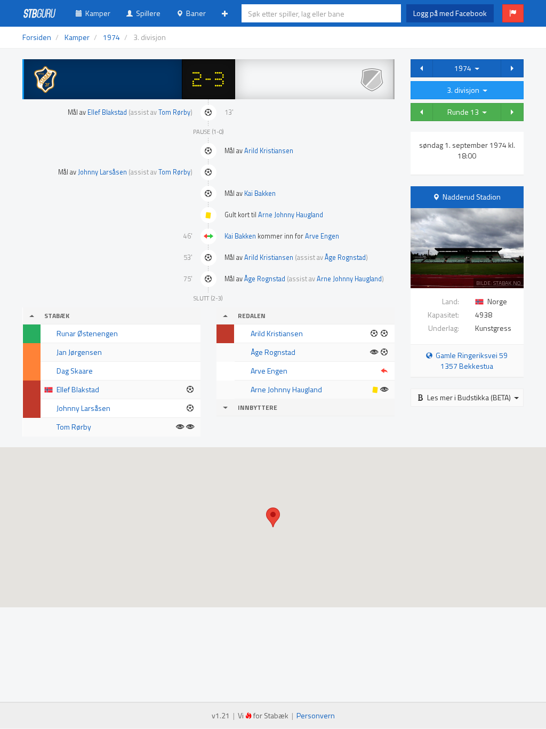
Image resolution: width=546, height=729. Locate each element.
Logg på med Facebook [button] (450, 13)
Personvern (315, 715)
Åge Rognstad (345, 257)
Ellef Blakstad (107, 112)
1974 (464, 68)
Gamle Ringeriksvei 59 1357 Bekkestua (470, 360)
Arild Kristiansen (268, 151)
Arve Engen (322, 236)
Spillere (146, 13)
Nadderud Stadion (472, 196)
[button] (513, 13)
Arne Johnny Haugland (290, 215)
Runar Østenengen (87, 333)
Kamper (96, 13)
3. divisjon (465, 90)
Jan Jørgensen (79, 352)
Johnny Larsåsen (102, 172)
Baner (194, 13)
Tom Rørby (174, 112)
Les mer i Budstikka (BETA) (469, 397)
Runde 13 (464, 111)
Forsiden (36, 37)
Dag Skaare (75, 370)
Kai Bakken (260, 193)
